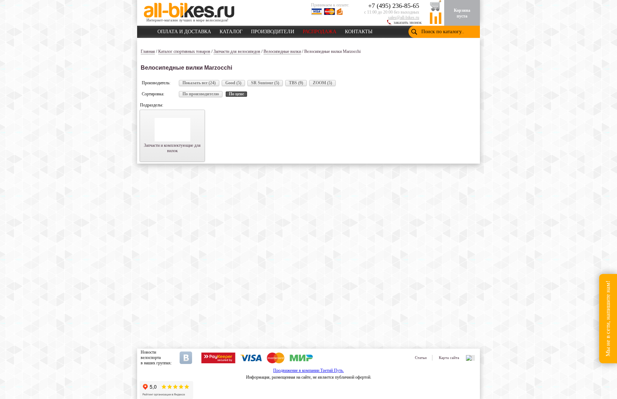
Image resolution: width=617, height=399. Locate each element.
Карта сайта (449, 357)
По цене (236, 93)
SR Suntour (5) (265, 82)
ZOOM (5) (322, 82)
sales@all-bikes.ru (403, 17)
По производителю (200, 93)
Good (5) (233, 82)
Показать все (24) (199, 82)
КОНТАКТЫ (358, 30)
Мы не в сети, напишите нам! (608, 319)
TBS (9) (296, 82)
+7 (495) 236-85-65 (393, 5)
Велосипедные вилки (282, 51)
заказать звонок (407, 22)
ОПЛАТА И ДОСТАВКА (184, 30)
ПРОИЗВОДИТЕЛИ (272, 30)
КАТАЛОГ (231, 30)
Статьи (421, 357)
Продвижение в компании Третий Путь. (308, 370)
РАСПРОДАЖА (319, 30)
